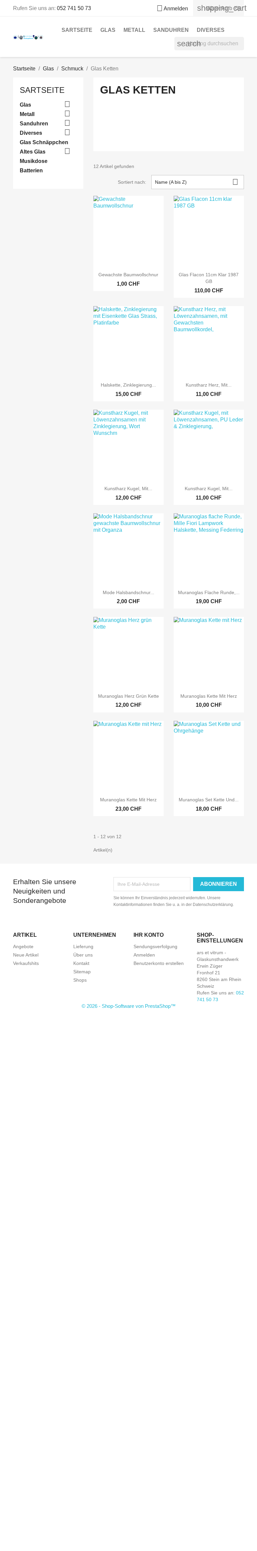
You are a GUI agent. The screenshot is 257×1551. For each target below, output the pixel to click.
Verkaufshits (26, 963)
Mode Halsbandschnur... (128, 592)
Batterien (31, 170)
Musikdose (34, 161)
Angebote (23, 946)
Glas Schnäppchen (44, 142)
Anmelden (144, 955)
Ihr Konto (149, 935)
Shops (80, 980)
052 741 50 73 (74, 8)
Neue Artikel (25, 955)
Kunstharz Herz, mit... (209, 385)
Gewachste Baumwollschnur (128, 274)
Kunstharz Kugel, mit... (128, 488)
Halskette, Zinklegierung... (128, 385)
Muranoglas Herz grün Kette (128, 696)
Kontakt (81, 963)
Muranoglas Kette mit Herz (208, 696)
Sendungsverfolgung (155, 946)
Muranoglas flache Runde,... (209, 592)
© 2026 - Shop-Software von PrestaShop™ (129, 1006)
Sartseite (77, 30)
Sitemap (82, 971)
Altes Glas (33, 152)
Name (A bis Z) (196, 181)
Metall (134, 30)
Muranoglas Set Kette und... (209, 799)
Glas (107, 30)
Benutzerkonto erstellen (159, 963)
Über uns (83, 955)
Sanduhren (171, 30)
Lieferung (83, 946)
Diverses (211, 30)
